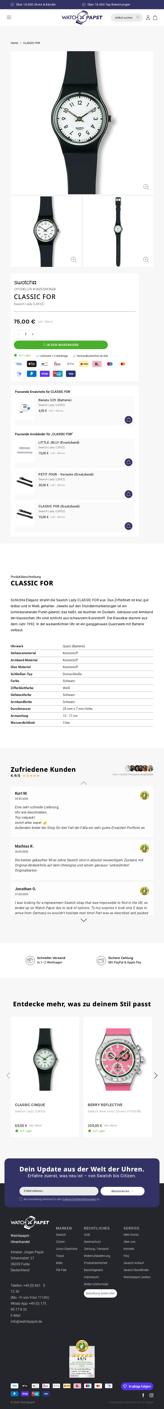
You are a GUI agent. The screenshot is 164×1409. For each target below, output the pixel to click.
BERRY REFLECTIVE (105, 1105)
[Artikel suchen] (138, 17)
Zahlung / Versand (96, 1248)
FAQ (126, 1256)
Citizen (60, 1241)
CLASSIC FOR (31, 43)
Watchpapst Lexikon (137, 1277)
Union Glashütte (66, 1248)
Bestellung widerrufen (100, 1293)
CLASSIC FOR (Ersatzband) (59, 506)
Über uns (129, 1241)
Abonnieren (120, 1191)
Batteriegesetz (93, 1270)
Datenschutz (92, 1241)
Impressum (91, 1277)
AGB (87, 1234)
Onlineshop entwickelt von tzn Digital (131, 1402)
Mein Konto (131, 1234)
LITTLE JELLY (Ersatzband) (58, 442)
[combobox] (127, 17)
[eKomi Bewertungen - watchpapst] (82, 1359)
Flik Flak (61, 1270)
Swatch (61, 1234)
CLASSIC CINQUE (30, 1105)
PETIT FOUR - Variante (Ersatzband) (66, 474)
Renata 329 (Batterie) (55, 400)
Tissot (60, 1256)
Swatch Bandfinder (136, 1270)
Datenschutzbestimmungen (79, 1199)
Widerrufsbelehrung (97, 1256)
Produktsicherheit (95, 1263)
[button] (155, 17)
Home (14, 43)
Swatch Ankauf (134, 1263)
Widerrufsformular (96, 1284)
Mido (59, 1263)
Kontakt (129, 1248)
